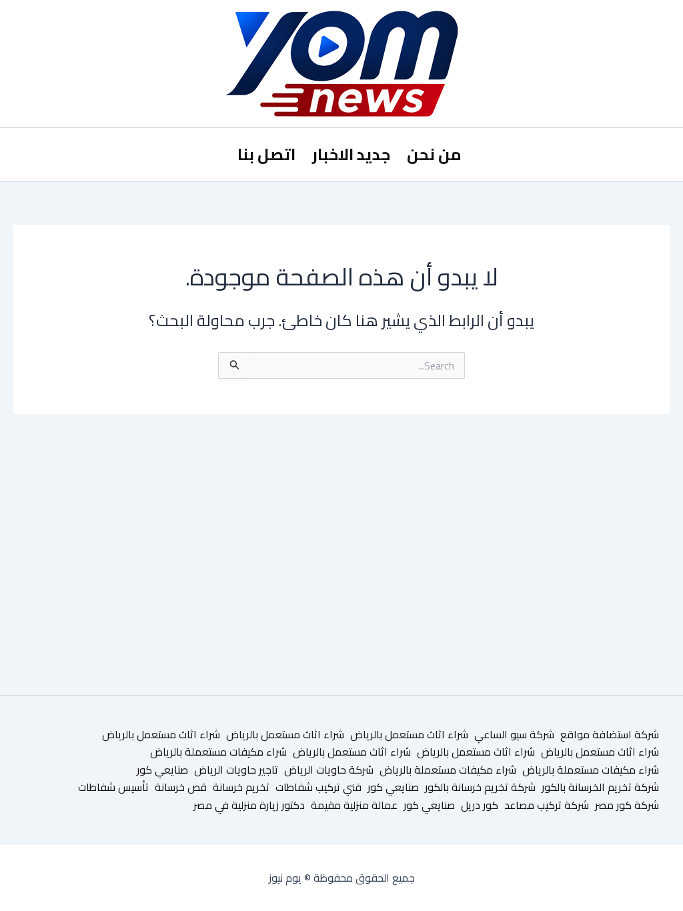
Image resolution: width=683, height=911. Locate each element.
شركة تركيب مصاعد (546, 805)
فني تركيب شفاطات (318, 787)
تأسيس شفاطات (113, 787)
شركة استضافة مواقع (609, 734)
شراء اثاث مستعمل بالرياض (409, 734)
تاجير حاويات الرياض (236, 769)
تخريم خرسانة (241, 787)
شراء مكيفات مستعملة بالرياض (218, 751)
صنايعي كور (162, 769)
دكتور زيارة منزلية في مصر (249, 805)
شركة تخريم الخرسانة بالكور (600, 787)
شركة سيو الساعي (514, 734)
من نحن (434, 154)
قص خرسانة (181, 787)
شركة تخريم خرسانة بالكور (480, 787)
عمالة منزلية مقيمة (354, 805)
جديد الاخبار (351, 154)
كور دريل (479, 805)
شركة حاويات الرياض (329, 769)
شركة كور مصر (627, 805)
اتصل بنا (266, 154)
